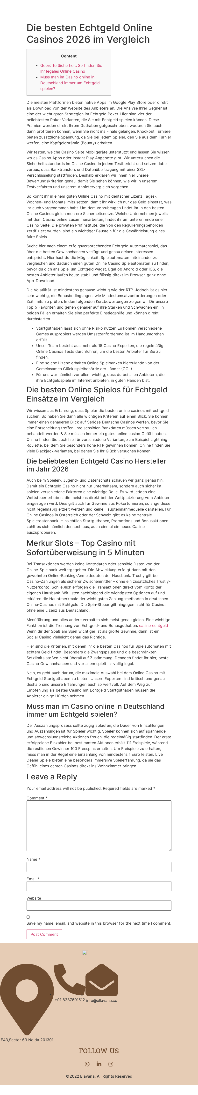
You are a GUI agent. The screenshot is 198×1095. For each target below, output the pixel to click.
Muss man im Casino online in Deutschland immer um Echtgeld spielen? (70, 83)
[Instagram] (111, 1064)
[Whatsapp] (87, 1064)
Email (33, 879)
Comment (37, 798)
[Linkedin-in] (99, 1064)
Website (34, 898)
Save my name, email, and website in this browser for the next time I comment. (99, 923)
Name (33, 859)
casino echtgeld (153, 625)
